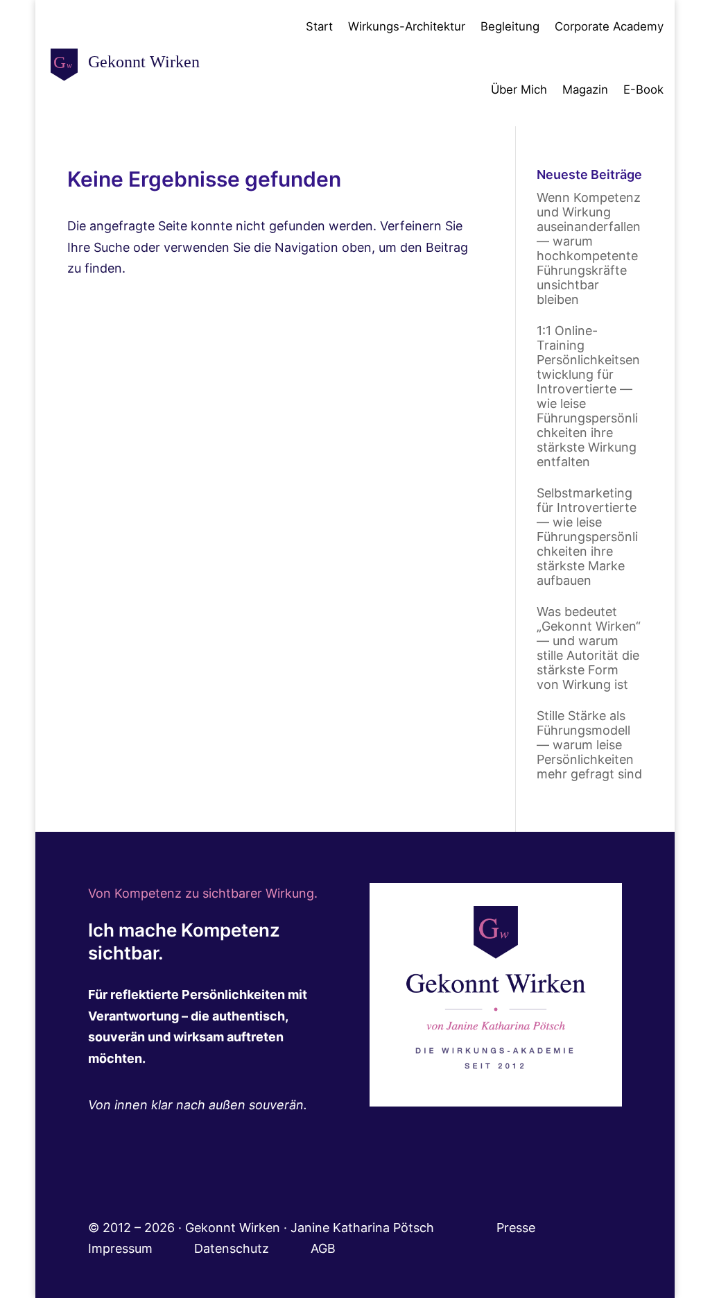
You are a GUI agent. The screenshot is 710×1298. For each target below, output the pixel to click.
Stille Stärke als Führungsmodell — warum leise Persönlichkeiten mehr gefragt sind (589, 744)
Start (319, 26)
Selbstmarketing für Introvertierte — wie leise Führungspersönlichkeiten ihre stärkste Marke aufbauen (587, 537)
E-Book (643, 89)
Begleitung (509, 26)
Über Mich (519, 89)
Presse (517, 1227)
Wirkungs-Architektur (406, 26)
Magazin (585, 89)
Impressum (141, 1248)
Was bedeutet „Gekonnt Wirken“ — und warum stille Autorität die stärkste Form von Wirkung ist (589, 648)
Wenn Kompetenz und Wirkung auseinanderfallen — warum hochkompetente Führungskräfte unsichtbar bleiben (589, 248)
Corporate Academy (609, 26)
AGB (323, 1248)
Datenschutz (252, 1248)
